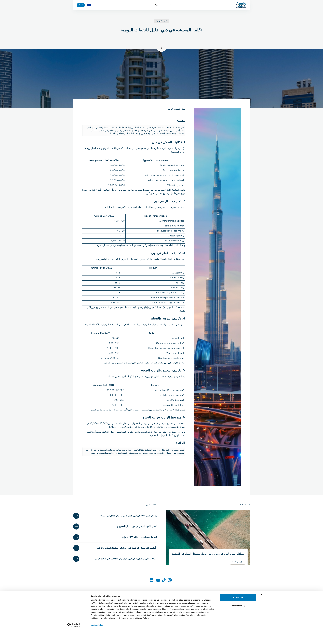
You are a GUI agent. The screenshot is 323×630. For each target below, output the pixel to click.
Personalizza (236, 605)
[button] (91, 5)
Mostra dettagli (97, 625)
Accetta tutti (238, 597)
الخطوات (167, 5)
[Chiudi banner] (261, 594)
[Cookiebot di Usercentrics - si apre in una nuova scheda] (74, 625)
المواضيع (155, 5)
